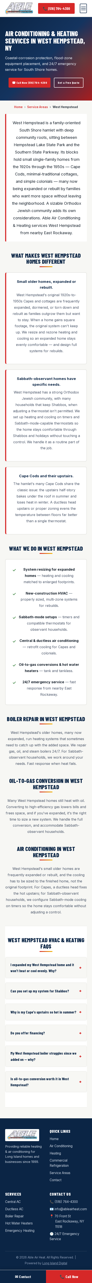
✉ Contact (23, 1276)
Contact (55, 1180)
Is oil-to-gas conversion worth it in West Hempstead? (39, 1081)
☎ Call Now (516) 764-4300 (29, 82)
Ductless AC (14, 1209)
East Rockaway (66, 1221)
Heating (55, 1153)
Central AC (13, 1202)
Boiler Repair (14, 1216)
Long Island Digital (54, 1263)
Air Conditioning (61, 1146)
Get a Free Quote (68, 82)
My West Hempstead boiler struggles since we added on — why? (43, 1056)
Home (18, 107)
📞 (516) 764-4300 (56, 8)
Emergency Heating (19, 1231)
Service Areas (37, 107)
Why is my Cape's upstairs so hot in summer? (43, 1012)
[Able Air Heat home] (19, 8)
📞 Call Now (69, 1276)
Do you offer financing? (27, 1032)
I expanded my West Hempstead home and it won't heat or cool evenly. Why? (42, 967)
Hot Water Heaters (19, 1223)
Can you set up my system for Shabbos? (39, 991)
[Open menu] (83, 8)
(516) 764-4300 (66, 1202)
